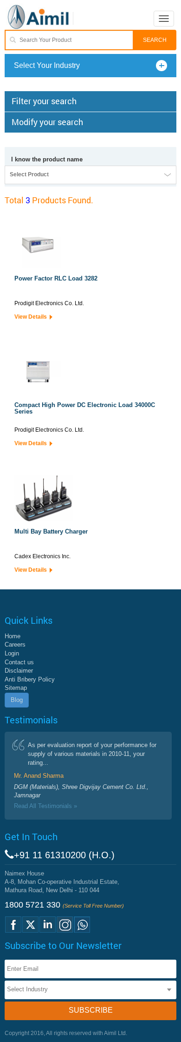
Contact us (19, 662)
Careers (15, 644)
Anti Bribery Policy (30, 679)
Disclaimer (19, 670)
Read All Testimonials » (45, 805)
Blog (17, 699)
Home (12, 636)
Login (12, 653)
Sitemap (16, 687)
